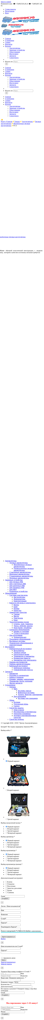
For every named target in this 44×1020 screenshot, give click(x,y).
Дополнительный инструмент (12, 878)
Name (3, 896)
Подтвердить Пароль (9, 927)
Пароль (4, 923)
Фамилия (4, 914)
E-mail (3, 919)
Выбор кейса (6, 730)
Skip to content (6, 2)
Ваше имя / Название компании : (13, 978)
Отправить (5, 898)
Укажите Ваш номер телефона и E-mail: (16, 971)
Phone (3, 1012)
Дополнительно (6, 987)
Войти (3, 939)
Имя (2, 910)
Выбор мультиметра (9, 850)
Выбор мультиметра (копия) (11, 864)
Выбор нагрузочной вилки (11, 823)
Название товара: (8, 982)
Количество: (6, 984)
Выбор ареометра (8, 837)
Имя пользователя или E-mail (12, 946)
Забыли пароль (6, 964)
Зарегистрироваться (8, 962)
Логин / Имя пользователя (11, 906)
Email (3, 993)
